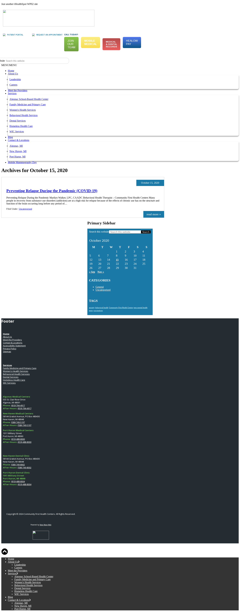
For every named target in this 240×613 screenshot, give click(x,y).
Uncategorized (25, 209)
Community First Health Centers (121, 308)
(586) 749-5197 (18, 422)
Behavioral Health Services (23, 115)
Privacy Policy (9, 348)
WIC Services (16, 131)
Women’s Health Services (27, 582)
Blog (10, 137)
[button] (9, 65)
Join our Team (71, 44)
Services (12, 93)
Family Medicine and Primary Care (27, 104)
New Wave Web (45, 525)
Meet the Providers (17, 90)
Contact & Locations (18, 140)
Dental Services (17, 120)
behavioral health (101, 308)
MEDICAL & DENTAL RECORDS (111, 44)
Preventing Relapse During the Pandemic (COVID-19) (51, 191)
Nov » (100, 271)
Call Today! (71, 34)
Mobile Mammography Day (22, 162)
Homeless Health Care (21, 126)
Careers (13, 84)
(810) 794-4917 (18, 405)
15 (117, 259)
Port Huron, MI (17, 156)
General (100, 287)
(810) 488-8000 (18, 439)
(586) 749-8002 (18, 464)
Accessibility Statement (14, 345)
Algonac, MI (16, 145)
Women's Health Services (22, 110)
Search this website (99, 231)
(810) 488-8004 (18, 481)
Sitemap (7, 351)
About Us (13, 73)
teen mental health (140, 308)
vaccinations (98, 310)
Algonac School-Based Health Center (28, 99)
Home (11, 70)
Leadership (15, 79)
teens (91, 310)
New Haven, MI (17, 151)
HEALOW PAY (132, 42)
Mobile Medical (90, 42)
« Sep (92, 271)
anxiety (92, 308)
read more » (154, 214)
